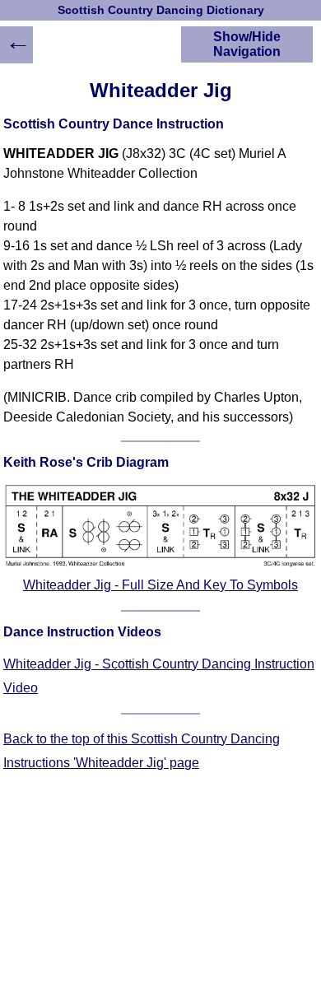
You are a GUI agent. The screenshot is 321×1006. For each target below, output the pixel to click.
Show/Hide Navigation (247, 44)
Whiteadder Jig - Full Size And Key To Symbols (160, 585)
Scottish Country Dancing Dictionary (161, 10)
